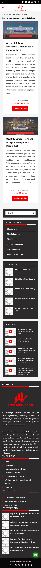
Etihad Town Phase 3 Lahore (25, 298)
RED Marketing (14, 561)
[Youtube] (38, 2)
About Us (8, 484)
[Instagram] (32, 2)
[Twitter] (26, 2)
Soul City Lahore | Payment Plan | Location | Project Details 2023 (19, 142)
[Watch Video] (11, 333)
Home (7, 462)
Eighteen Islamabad (15, 244)
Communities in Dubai (12, 473)
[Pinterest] (35, 2)
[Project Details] (9, 272)
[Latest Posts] (5, 516)
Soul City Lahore (21, 193)
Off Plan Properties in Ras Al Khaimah (18, 480)
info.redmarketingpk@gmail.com (16, 501)
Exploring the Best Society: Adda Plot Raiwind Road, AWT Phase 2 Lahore (26, 351)
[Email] (6, 2)
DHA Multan (12, 239)
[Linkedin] (29, 2)
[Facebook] (23, 2)
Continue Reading (20, 109)
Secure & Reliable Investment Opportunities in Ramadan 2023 (20, 46)
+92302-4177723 (11, 505)
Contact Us (8, 487)
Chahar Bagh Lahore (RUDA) (25, 289)
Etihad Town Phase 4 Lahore (25, 279)
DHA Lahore (12, 229)
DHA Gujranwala (13, 234)
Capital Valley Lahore (22, 269)
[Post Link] (20, 30)
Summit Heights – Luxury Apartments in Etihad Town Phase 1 (26, 331)
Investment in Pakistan (21, 103)
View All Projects (14, 254)
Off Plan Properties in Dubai (14, 476)
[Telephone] (2, 2)
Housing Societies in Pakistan (15, 469)
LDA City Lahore (13, 249)
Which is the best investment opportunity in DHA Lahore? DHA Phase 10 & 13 (26, 360)
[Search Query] (33, 213)
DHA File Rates (10, 465)
